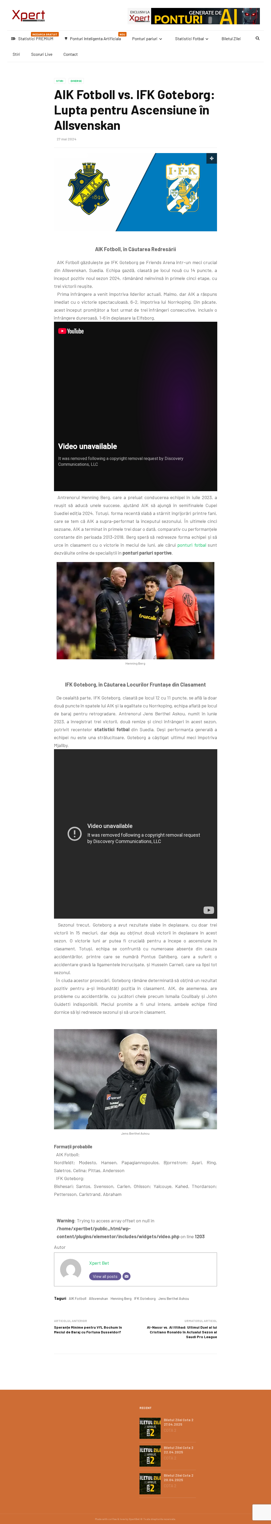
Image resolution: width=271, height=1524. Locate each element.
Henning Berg (121, 1298)
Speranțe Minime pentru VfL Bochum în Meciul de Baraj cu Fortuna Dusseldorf (88, 1329)
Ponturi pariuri (144, 38)
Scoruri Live (41, 54)
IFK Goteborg (145, 1298)
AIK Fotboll (77, 1298)
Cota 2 (170, 1430)
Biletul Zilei (231, 38)
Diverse (76, 80)
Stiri (16, 54)
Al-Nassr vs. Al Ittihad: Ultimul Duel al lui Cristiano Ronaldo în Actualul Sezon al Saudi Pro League (182, 1332)
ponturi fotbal (191, 545)
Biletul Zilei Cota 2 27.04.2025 (178, 1422)
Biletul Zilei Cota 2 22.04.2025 (178, 1449)
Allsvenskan (98, 1298)
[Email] (126, 1276)
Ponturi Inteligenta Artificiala (94, 37)
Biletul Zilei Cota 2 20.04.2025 (178, 1477)
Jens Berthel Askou (173, 1298)
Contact (71, 54)
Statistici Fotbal (189, 38)
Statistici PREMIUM (35, 37)
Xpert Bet (99, 1263)
